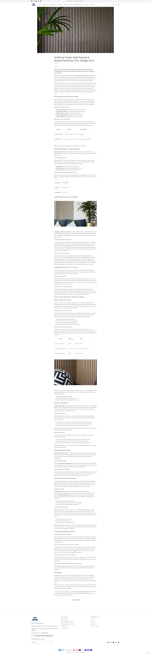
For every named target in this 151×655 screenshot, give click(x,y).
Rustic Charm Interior (73, 652)
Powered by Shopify (81, 652)
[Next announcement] (92, 1)
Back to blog (76, 600)
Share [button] (56, 66)
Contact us (93, 624)
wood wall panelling (82, 75)
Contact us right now (80, 591)
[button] (113, 4)
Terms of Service (65, 628)
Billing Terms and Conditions (67, 624)
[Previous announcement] (58, 1)
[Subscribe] (51, 642)
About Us (93, 622)
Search (92, 619)
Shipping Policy (64, 619)
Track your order (94, 626)
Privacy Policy (64, 626)
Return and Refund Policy (67, 622)
